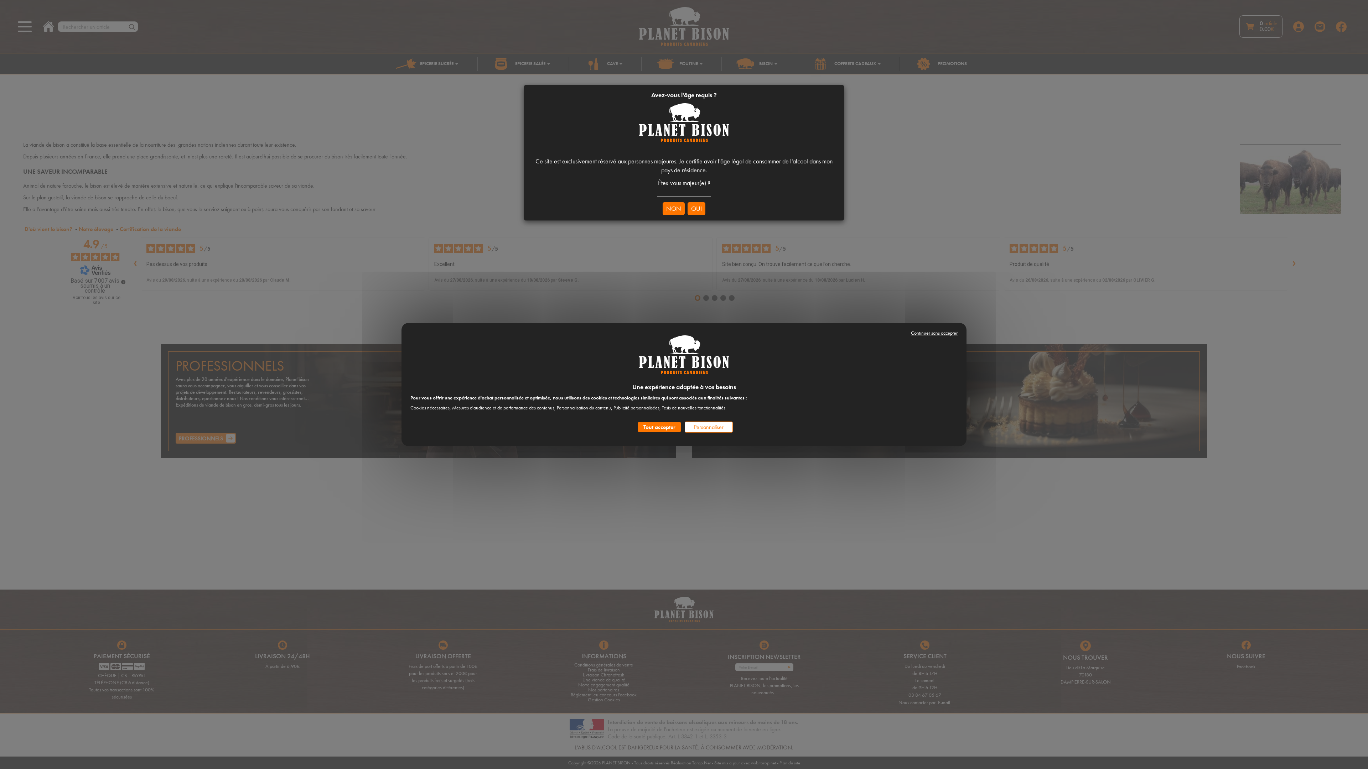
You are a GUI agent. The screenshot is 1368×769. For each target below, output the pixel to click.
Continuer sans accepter (934, 333)
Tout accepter (659, 427)
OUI (696, 208)
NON (673, 208)
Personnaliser (709, 427)
